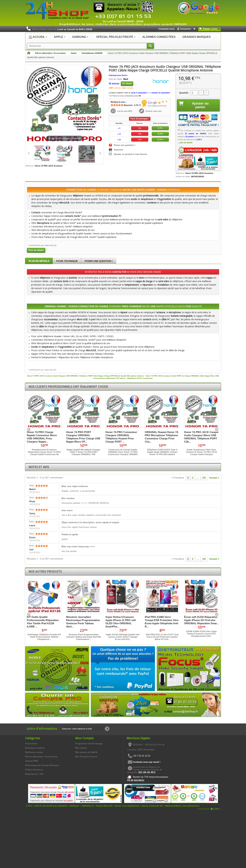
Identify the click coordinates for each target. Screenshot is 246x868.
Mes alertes (81, 748)
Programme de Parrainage (89, 743)
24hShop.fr (74, 806)
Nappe (141, 189)
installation (163, 284)
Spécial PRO (31, 761)
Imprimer (118, 149)
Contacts (35, 212)
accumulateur (51, 319)
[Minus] (201, 93)
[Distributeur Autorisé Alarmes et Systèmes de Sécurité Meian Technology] (189, 668)
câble (41, 326)
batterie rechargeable (181, 316)
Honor (74, 53)
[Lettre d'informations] (107, 728)
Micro (127, 189)
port (93, 319)
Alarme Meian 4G (104, 806)
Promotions (31, 743)
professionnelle (150, 195)
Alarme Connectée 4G (151, 806)
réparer (124, 312)
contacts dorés (61, 281)
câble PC (165, 319)
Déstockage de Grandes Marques (42, 765)
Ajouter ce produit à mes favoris (130, 154)
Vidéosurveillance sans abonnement (182, 806)
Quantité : (184, 93)
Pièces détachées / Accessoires (50, 53)
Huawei (150, 189)
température (147, 199)
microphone (175, 312)
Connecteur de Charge (81, 189)
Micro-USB (82, 319)
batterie (73, 277)
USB (134, 189)
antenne (152, 202)
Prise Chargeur (131, 306)
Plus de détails (36, 250)
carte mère (162, 219)
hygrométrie (164, 199)
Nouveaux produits (35, 748)
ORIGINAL (50, 306)
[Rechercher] (150, 46)
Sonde (34, 346)
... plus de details (185, 143)
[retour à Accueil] (28, 53)
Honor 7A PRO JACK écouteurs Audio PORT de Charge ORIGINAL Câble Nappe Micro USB (182, 376)
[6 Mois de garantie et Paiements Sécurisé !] (51, 793)
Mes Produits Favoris (86, 756)
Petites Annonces (34, 769)
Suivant (217, 430)
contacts (147, 319)
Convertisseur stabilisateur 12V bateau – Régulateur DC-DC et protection (123, 378)
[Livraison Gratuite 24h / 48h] (198, 157)
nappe (209, 277)
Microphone (43, 223)
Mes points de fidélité (86, 752)
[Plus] (206, 93)
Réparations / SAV (34, 774)
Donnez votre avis (153, 111)
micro (142, 277)
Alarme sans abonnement (127, 806)
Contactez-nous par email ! (146, 762)
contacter (119, 271)
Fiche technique (67, 261)
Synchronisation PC (112, 216)
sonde (134, 199)
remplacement (132, 284)
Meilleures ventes (34, 752)
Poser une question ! (124, 145)
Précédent (29, 430)
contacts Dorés (72, 216)
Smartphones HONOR (91, 53)
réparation (147, 284)
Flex (188, 306)
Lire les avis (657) (124, 111)
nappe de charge (143, 281)
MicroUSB (64, 202)
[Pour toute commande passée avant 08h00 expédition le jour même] (156, 704)
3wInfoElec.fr (87, 806)
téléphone (78, 195)
